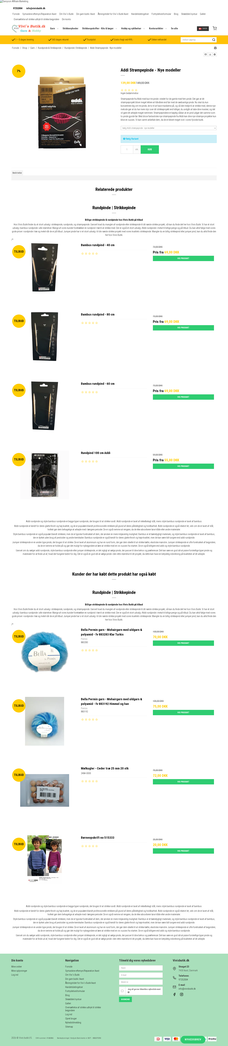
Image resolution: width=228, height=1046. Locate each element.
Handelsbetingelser (140, 14)
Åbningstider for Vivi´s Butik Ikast (113, 14)
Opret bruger (71, 1018)
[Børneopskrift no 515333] (45, 868)
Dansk (204, 28)
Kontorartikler (156, 28)
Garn (52, 28)
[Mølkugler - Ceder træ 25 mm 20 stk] (45, 799)
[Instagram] (181, 995)
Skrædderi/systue (189, 14)
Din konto (66, 19)
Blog (176, 14)
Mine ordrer (16, 966)
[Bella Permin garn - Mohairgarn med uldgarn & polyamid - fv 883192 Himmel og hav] (45, 730)
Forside (16, 14)
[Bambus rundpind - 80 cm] (45, 345)
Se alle (174, 28)
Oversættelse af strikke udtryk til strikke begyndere (36, 19)
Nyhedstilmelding (73, 1022)
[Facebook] (174, 995)
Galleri (203, 14)
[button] (206, 54)
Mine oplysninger (19, 970)
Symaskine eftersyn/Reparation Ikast (39, 14)
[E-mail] (141, 974)
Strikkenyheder (70, 28)
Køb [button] (150, 149)
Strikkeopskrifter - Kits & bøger (97, 28)
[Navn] (141, 967)
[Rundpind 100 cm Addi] (45, 484)
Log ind (14, 974)
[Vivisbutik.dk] (28, 28)
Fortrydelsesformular (161, 14)
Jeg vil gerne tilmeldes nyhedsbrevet (144, 989)
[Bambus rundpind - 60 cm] (45, 414)
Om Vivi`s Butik (66, 14)
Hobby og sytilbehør (131, 28)
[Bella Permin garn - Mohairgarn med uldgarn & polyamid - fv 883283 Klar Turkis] (45, 660)
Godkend (125, 999)
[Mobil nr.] (141, 982)
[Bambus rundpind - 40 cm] (45, 276)
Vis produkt (183, 258)
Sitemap (69, 1026)
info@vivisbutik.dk (35, 8)
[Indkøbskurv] (215, 28)
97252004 (17, 8)
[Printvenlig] (215, 48)
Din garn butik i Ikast (85, 14)
